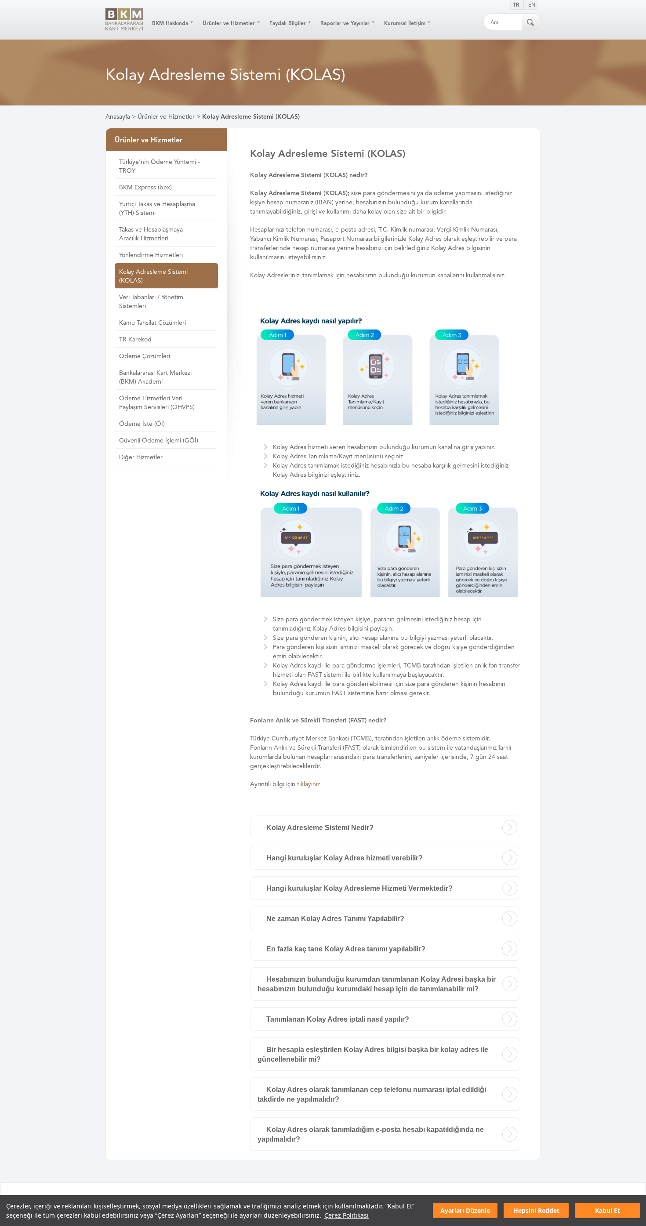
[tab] (385, 827)
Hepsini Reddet (536, 1211)
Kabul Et (607, 1211)
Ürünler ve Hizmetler (166, 116)
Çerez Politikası (346, 1215)
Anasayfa (117, 116)
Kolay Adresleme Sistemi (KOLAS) (251, 116)
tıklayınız (308, 784)
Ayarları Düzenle (465, 1211)
